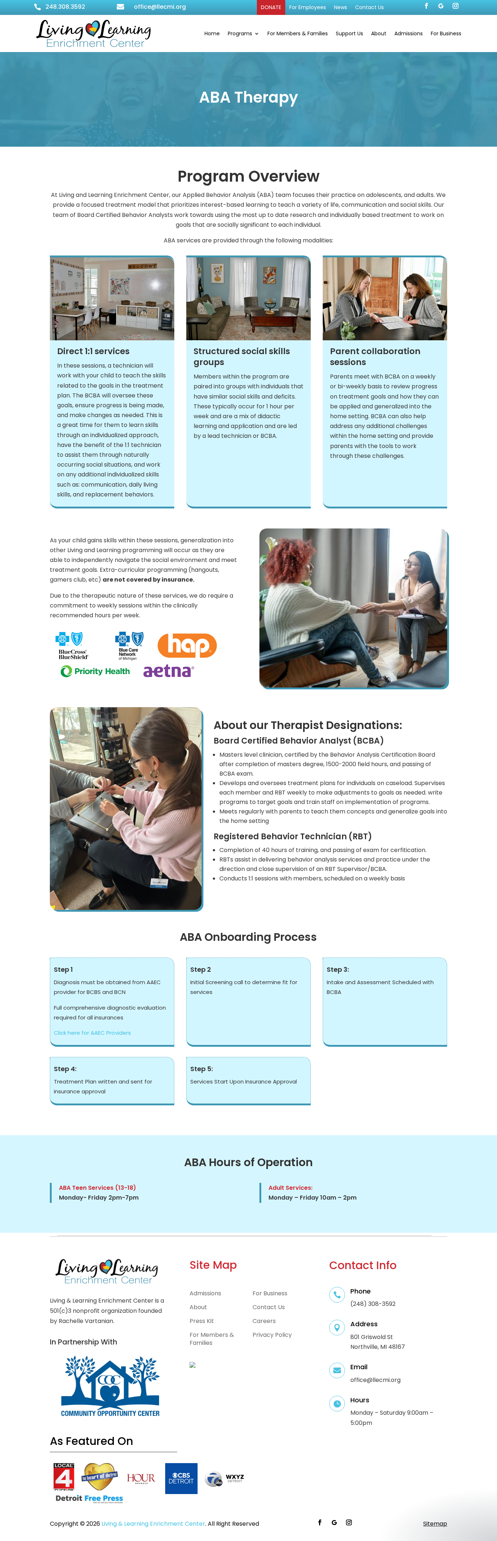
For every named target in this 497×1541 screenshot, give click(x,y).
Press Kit (202, 1321)
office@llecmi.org (160, 7)
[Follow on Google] (441, 6)
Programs (240, 33)
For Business (446, 33)
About (378, 33)
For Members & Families (297, 33)
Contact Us (369, 7)
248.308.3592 (65, 7)
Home (212, 33)
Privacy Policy (272, 1335)
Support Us (349, 33)
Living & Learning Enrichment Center (153, 1524)
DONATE (271, 7)
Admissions (408, 33)
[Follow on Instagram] (455, 6)
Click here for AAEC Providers (92, 1033)
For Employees (307, 7)
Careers (264, 1321)
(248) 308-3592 (372, 1304)
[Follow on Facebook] (426, 6)
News (340, 7)
